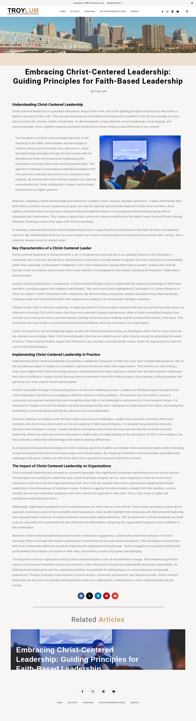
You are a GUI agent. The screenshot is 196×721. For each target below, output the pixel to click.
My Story (75, 11)
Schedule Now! (113, 3)
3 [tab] (100, 669)
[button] (81, 595)
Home (63, 11)
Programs (89, 11)
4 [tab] (103, 669)
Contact (134, 11)
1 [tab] (95, 669)
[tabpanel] (98, 649)
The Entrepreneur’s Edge (113, 11)
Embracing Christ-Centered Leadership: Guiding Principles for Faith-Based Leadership (77, 659)
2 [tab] (98, 669)
